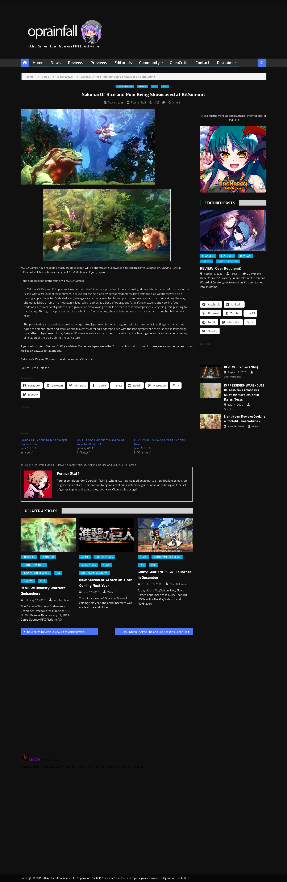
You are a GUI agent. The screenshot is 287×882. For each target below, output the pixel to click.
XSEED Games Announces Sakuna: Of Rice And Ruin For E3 (100, 442)
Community (149, 62)
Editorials (123, 62)
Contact (202, 62)
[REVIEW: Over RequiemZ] (233, 230)
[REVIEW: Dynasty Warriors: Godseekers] (48, 535)
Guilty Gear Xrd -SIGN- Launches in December (165, 574)
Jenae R (235, 274)
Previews (98, 62)
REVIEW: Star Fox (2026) (241, 367)
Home (38, 62)
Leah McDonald (232, 377)
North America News (94, 573)
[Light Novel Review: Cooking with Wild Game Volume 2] (210, 421)
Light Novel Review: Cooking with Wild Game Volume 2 (244, 419)
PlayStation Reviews (36, 573)
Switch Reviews (228, 261)
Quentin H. (230, 409)
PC (154, 86)
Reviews (75, 62)
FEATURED (48, 557)
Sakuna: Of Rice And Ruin (103, 465)
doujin (51, 465)
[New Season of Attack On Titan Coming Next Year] (106, 535)
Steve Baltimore (178, 584)
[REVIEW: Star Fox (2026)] (210, 372)
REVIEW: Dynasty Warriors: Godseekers (43, 590)
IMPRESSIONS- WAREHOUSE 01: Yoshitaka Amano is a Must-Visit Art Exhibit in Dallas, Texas (244, 392)
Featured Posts (220, 203)
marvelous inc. (78, 465)
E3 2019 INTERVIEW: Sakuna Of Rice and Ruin (159, 442)
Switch (206, 261)
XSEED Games (127, 465)
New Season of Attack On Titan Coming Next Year (105, 582)
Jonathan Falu (61, 600)
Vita (42, 581)
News (55, 62)
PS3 (142, 565)
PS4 (165, 86)
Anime (85, 557)
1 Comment (173, 102)
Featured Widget (34, 565)
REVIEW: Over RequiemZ (220, 268)
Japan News (125, 86)
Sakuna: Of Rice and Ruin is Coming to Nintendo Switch (44, 442)
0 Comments (254, 274)
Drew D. (256, 426)
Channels (29, 557)
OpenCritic (179, 62)
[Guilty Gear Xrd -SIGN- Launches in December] (165, 535)
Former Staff (138, 102)
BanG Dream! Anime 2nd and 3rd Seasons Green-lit (154, 631)
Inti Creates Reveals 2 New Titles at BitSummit (55, 631)
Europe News (104, 557)
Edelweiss (62, 465)
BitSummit (40, 465)
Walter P (111, 592)
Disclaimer (226, 62)
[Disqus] (107, 691)
